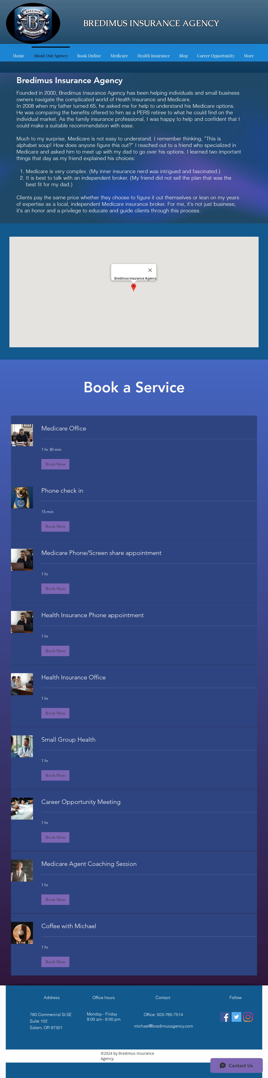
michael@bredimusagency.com (163, 1026)
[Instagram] (248, 1017)
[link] (149, 428)
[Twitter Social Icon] (236, 1017)
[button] (55, 464)
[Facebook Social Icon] (225, 1017)
